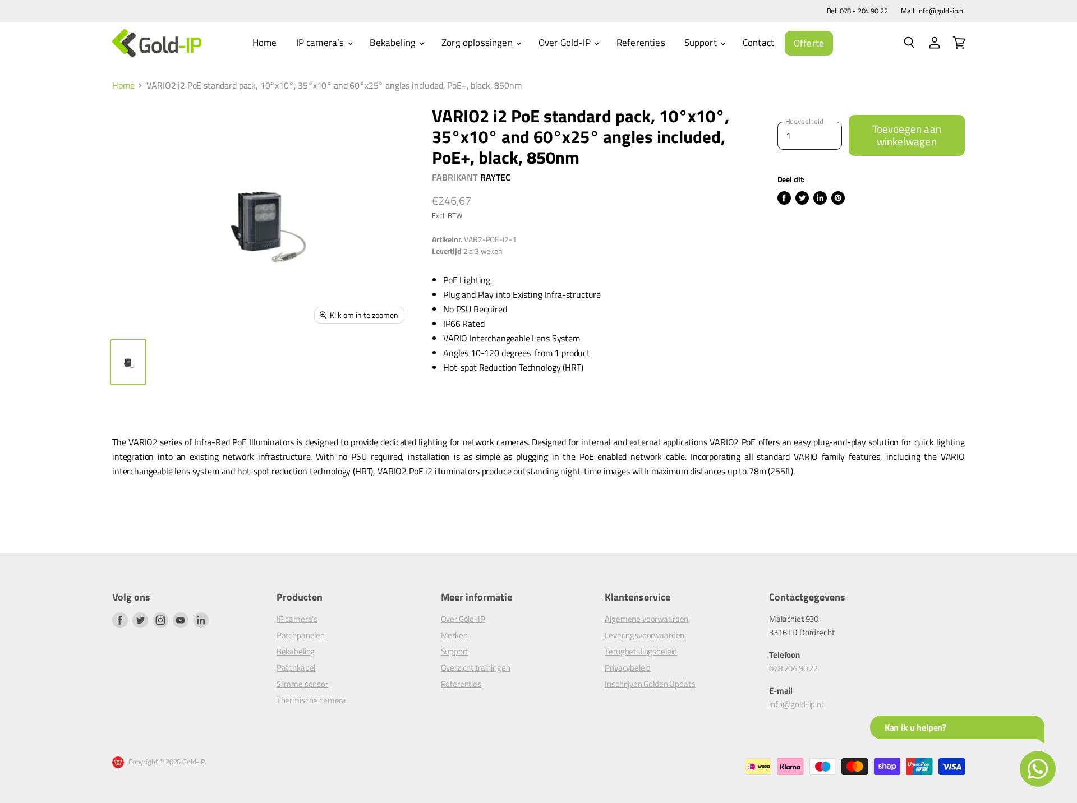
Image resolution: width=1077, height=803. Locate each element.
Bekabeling (394, 42)
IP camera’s (321, 42)
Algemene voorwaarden (646, 618)
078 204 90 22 (793, 668)
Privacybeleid (628, 667)
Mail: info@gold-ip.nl (933, 11)
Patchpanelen (301, 635)
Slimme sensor (302, 683)
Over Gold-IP (565, 42)
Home (264, 42)
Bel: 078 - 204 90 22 (857, 11)
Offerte (809, 43)
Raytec (495, 177)
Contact (758, 42)
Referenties (640, 42)
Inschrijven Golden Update (650, 683)
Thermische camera (311, 700)
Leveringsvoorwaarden (644, 635)
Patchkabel (296, 667)
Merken (454, 635)
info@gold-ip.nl (796, 704)
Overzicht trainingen (475, 667)
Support (701, 42)
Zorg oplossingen (478, 42)
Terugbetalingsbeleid (641, 651)
